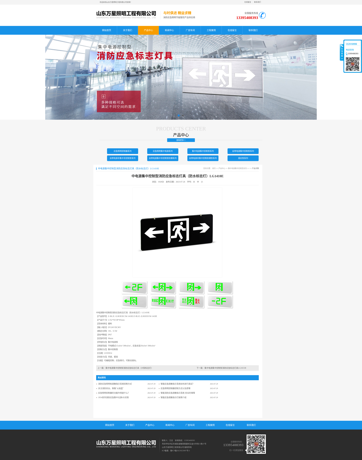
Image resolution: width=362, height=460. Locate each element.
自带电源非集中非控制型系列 (122, 158)
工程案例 (210, 425)
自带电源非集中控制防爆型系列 (203, 158)
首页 (214, 168)
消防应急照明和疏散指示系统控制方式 (115, 384)
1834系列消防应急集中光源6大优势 (113, 397)
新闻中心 (169, 425)
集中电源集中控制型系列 (203, 151)
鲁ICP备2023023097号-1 (180, 451)
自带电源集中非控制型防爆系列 (163, 158)
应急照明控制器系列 (123, 151)
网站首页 (109, 425)
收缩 (342, 52)
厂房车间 (190, 425)
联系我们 (257, 2)
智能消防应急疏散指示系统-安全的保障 (178, 393)
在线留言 (247, 2)
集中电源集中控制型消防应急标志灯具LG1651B (225, 368)
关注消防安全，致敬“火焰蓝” (111, 388)
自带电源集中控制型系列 (243, 151)
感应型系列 (243, 158)
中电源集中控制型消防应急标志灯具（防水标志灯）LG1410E (128, 168)
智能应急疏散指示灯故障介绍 (173, 397)
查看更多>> (181, 140)
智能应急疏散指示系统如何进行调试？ (177, 384)
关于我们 (129, 425)
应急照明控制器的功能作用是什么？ (114, 393)
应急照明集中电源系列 (163, 151)
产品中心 (221, 168)
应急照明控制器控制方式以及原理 (175, 388)
